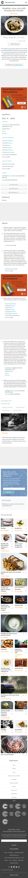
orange (5, 52)
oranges (9, 164)
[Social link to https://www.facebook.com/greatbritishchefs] (9, 867)
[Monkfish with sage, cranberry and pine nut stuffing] (7, 538)
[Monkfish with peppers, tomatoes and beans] (7, 582)
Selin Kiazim (15, 13)
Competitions (14, 793)
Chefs (14, 772)
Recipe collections (14, 783)
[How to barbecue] (21, 705)
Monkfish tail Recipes (7, 407)
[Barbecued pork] (21, 663)
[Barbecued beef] (21, 600)
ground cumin (9, 150)
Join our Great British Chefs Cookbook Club (12, 857)
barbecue (25, 50)
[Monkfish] (7, 523)
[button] (26, 2)
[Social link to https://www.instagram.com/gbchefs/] (14, 867)
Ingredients (14, 779)
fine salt (4, 131)
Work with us (10, 852)
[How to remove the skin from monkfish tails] (21, 538)
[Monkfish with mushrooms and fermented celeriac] (14, 623)
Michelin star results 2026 (14, 775)
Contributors (14, 860)
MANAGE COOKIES (14, 875)
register (12, 504)
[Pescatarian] (21, 582)
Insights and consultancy (19, 852)
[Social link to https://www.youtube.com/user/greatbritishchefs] (16, 867)
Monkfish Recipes (20, 407)
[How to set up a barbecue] (14, 744)
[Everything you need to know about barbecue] (14, 685)
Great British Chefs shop (14, 855)
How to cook (14, 790)
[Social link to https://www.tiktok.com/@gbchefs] (19, 867)
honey (8, 145)
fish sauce (9, 143)
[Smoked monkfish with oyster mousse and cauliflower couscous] (7, 705)
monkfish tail (6, 124)
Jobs (10, 860)
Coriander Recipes (17, 410)
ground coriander (10, 152)
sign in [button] (7, 504)
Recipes (14, 768)
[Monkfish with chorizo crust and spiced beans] (14, 562)
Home (14, 765)
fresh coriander (11, 175)
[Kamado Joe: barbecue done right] (21, 644)
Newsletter (14, 797)
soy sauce (9, 147)
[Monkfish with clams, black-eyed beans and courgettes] (7, 600)
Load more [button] (13, 760)
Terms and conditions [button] (14, 848)
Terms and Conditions (14, 862)
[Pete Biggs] (7, 724)
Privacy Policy (20, 860)
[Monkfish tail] (21, 523)
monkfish (10, 48)
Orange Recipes (6, 410)
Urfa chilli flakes (9, 140)
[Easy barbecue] (21, 724)
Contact (5, 852)
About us (6, 860)
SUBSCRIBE (8, 492)
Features (14, 786)
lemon (5, 133)
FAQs (23, 857)
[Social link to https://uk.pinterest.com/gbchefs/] (11, 867)
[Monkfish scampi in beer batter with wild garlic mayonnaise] (7, 663)
